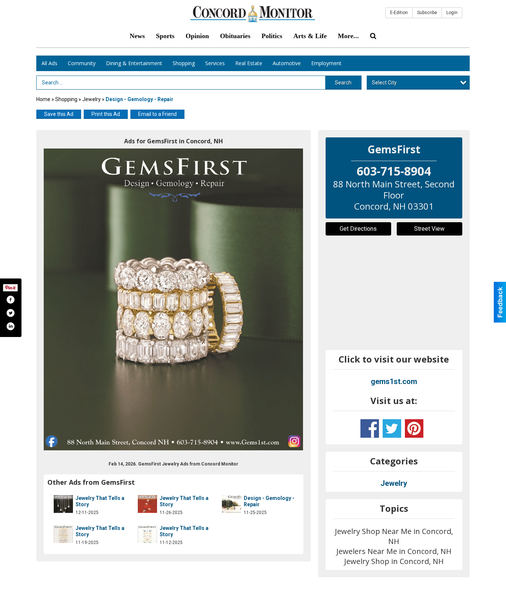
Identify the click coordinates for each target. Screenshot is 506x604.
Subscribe (427, 12)
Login (451, 12)
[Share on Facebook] (10, 299)
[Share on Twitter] (10, 313)
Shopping (184, 63)
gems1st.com (394, 381)
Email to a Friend (157, 114)
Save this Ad (58, 114)
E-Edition (399, 12)
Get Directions (358, 228)
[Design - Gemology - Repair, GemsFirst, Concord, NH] (173, 299)
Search (343, 83)
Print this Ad (105, 114)
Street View (429, 228)
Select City (384, 83)
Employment (326, 63)
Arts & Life (310, 36)
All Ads (49, 63)
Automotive (287, 63)
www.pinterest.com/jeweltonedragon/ (414, 428)
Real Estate (248, 63)
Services (215, 63)
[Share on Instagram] (10, 326)
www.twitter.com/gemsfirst (392, 428)
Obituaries (235, 36)
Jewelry (91, 99)
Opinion (197, 36)
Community (82, 63)
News (137, 36)
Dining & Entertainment (134, 63)
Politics (272, 36)
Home (43, 99)
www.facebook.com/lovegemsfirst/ (369, 428)
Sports (165, 36)
